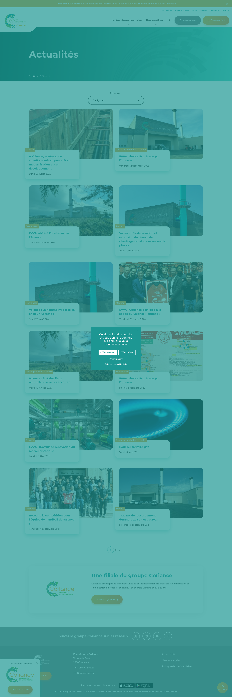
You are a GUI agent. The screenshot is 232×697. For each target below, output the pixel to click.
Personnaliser (116, 359)
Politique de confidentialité (116, 364)
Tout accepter (108, 352)
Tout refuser (128, 352)
